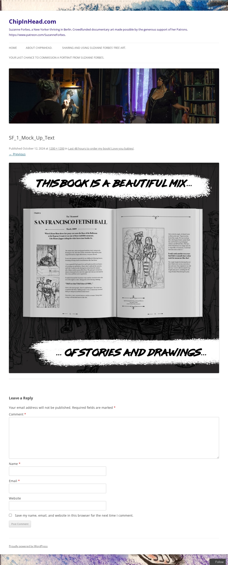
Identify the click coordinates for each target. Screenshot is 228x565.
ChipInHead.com (32, 21)
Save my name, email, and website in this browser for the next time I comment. (74, 515)
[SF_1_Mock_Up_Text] (114, 268)
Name (14, 464)
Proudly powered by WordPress (28, 546)
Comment (17, 414)
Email (14, 481)
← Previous (17, 154)
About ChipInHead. (39, 48)
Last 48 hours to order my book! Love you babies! (101, 148)
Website (15, 498)
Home (13, 48)
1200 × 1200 (56, 148)
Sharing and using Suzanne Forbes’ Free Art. (94, 48)
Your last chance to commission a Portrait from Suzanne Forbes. (56, 58)
